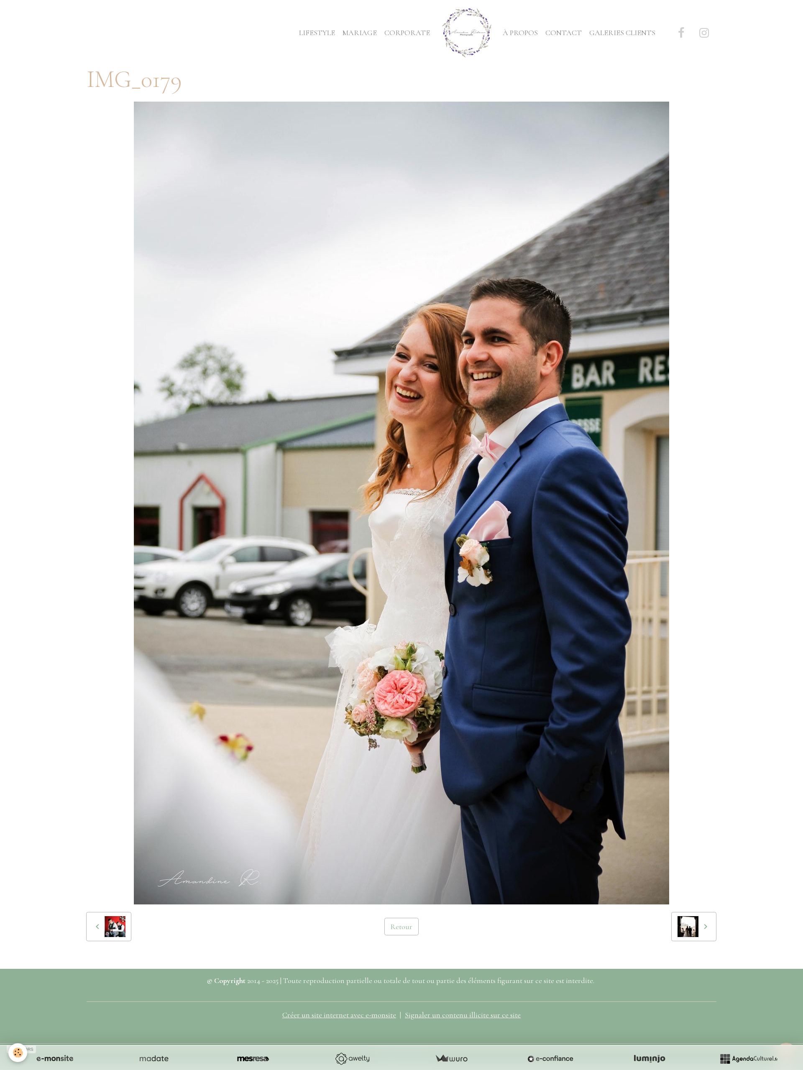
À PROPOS (520, 32)
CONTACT (563, 32)
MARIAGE (360, 32)
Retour (401, 926)
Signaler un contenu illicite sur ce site (463, 1014)
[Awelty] (352, 1058)
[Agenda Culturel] (748, 1058)
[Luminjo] (649, 1058)
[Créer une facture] (451, 1058)
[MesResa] (253, 1058)
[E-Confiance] (550, 1058)
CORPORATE (407, 32)
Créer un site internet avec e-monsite (339, 1014)
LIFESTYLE (317, 32)
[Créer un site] (54, 1058)
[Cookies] (17, 1052)
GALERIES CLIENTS (622, 32)
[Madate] (154, 1058)
